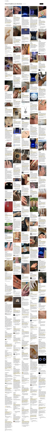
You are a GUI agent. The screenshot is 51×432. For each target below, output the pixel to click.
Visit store (41, 3)
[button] (9, 16)
